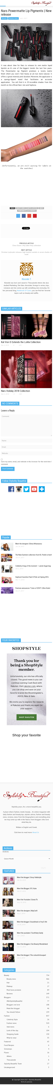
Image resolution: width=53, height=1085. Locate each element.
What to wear (28, 1038)
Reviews (28, 993)
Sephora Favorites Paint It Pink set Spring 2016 (32, 577)
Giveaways (26, 1049)
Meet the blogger (28, 1008)
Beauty (4, 18)
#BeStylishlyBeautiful (28, 1001)
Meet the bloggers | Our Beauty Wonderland (32, 944)
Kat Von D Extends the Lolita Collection (21, 342)
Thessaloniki (28, 1060)
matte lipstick (32, 208)
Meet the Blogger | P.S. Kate (27, 888)
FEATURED (9, 871)
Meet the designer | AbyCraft (27, 911)
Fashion (26, 1016)
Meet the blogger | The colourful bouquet (31, 955)
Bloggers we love (28, 1005)
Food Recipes (26, 1045)
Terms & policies (26, 1082)
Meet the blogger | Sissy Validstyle (29, 877)
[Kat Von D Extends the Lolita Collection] (26, 326)
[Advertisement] (26, 186)
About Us (35, 832)
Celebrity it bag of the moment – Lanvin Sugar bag (33, 566)
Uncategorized (26, 1067)
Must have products (28, 990)
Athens (28, 1056)
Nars (41, 208)
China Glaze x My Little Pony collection (26, 245)
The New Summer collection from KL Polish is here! (33, 555)
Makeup (28, 986)
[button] (9, 3)
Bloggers (26, 997)
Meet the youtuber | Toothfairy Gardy (30, 933)
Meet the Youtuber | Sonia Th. (27, 900)
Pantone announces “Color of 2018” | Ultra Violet (32, 588)
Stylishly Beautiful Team (26, 1064)
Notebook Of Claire (24, 290)
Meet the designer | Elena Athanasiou (28, 544)
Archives (6, 852)
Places (26, 1052)
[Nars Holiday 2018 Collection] (26, 369)
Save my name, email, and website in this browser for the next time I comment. (26, 462)
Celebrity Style (28, 1019)
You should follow (28, 1012)
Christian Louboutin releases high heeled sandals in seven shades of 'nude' (26, 253)
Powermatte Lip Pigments (27, 211)
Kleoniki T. (26, 279)
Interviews (28, 1027)
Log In (43, 868)
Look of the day (28, 1030)
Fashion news (28, 1023)
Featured (26, 1041)
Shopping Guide (28, 1034)
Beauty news (13, 18)
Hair (28, 983)
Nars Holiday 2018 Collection (15, 390)
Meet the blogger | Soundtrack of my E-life (32, 922)
